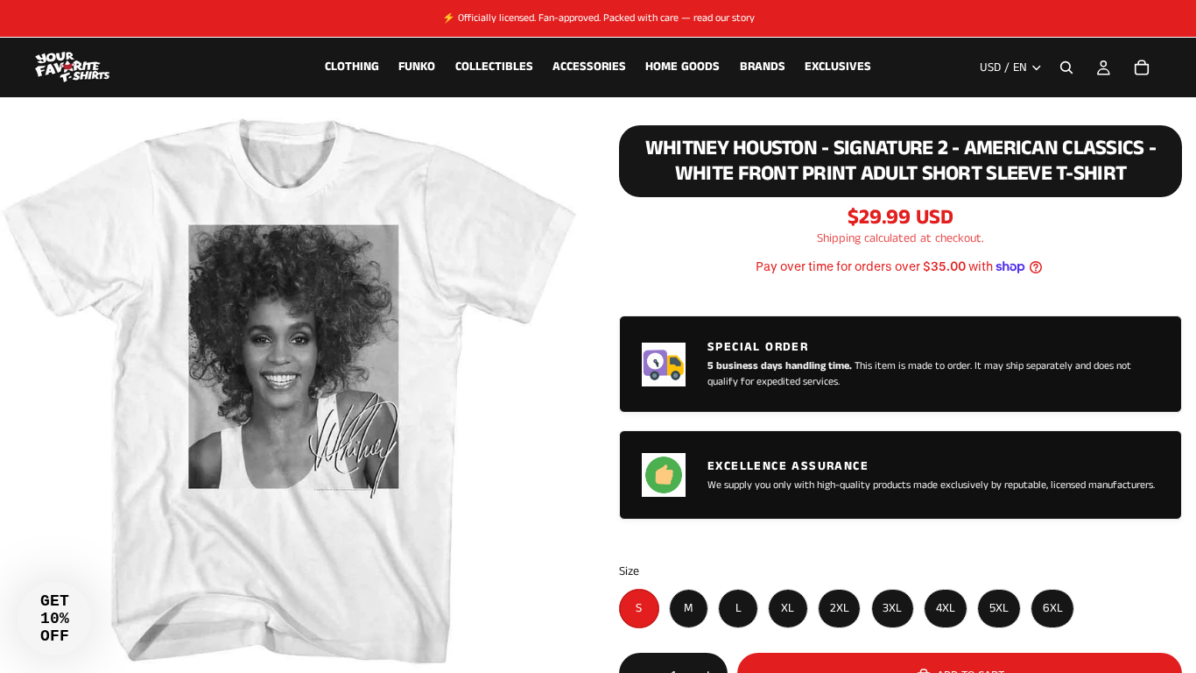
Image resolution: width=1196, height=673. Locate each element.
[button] (54, 618)
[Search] (1066, 67)
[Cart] (1141, 67)
